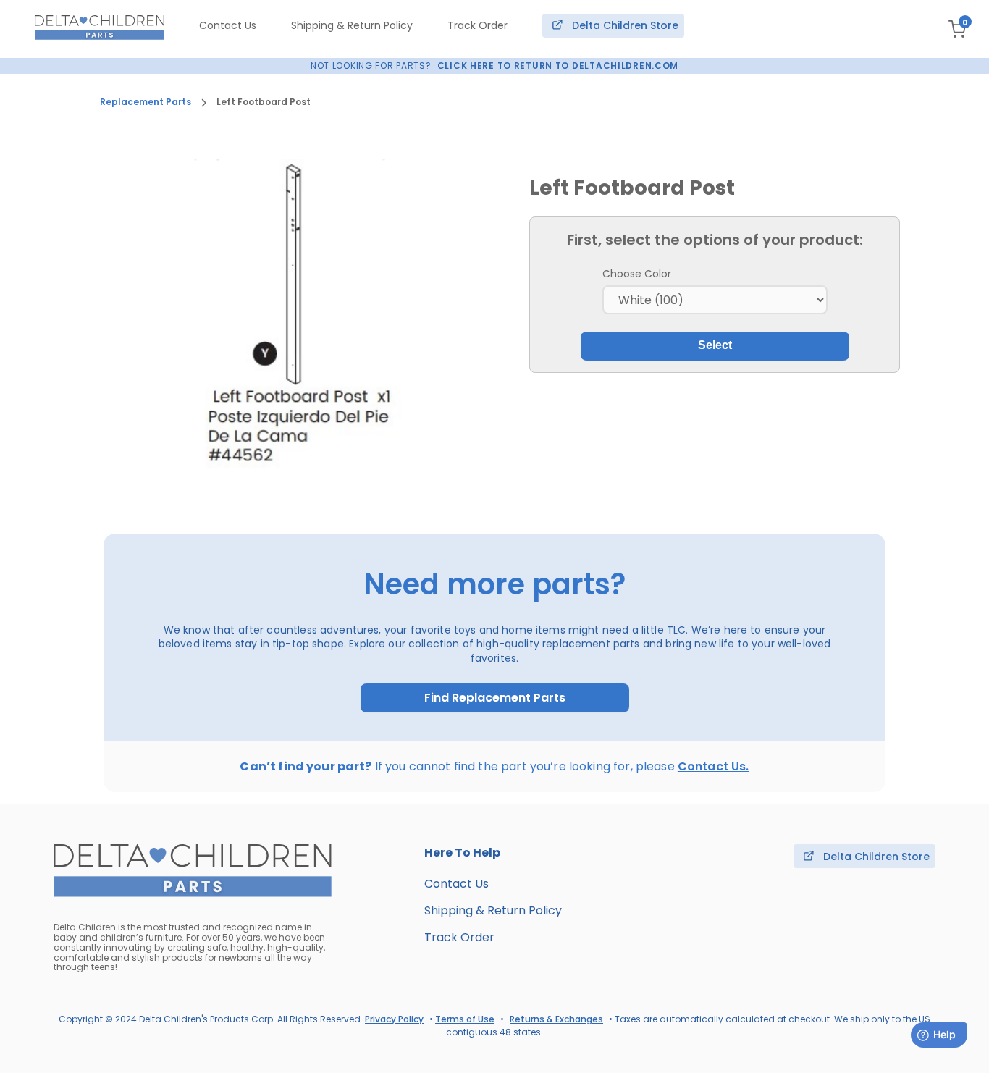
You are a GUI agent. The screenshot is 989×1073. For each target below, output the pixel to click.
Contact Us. (713, 766)
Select (715, 345)
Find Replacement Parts (494, 698)
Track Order (477, 25)
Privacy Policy (394, 1019)
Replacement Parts (145, 102)
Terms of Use (464, 1019)
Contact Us (227, 25)
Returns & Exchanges (556, 1019)
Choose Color (636, 273)
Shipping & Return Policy (352, 25)
